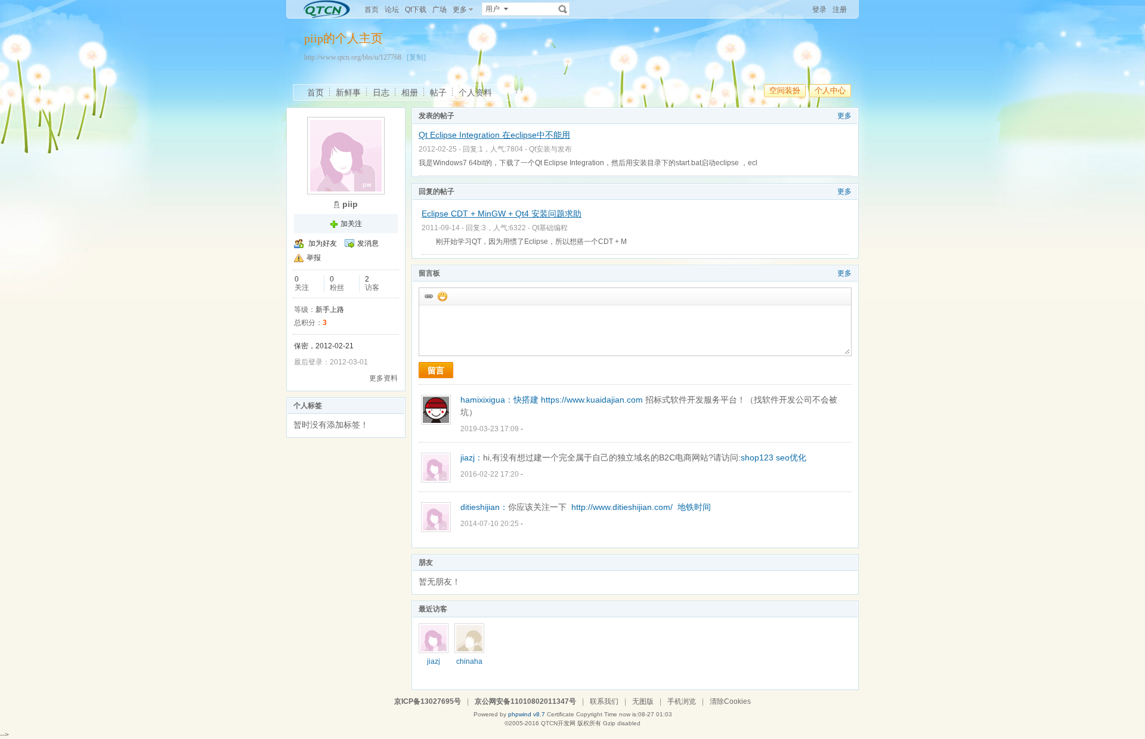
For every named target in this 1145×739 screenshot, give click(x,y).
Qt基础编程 (550, 228)
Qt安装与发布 (550, 149)
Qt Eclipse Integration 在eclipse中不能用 (494, 135)
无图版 (643, 701)
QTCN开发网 (558, 723)
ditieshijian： (484, 507)
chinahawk (469, 665)
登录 (819, 9)
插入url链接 (428, 295)
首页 (371, 9)
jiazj (433, 661)
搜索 (563, 9)
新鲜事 (348, 92)
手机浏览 (681, 701)
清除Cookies (730, 701)
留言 (436, 370)
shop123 (757, 457)
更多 (844, 116)
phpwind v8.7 (526, 714)
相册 (409, 92)
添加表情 (442, 295)
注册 (840, 9)
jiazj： (471, 457)
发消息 (368, 243)
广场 (439, 9)
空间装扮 (784, 90)
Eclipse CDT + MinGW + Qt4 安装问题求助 (501, 213)
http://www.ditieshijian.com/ (622, 507)
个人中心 (830, 90)
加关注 (351, 223)
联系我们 (604, 701)
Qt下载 (415, 9)
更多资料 (383, 378)
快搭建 (526, 399)
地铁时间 (694, 507)
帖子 (438, 92)
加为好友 (322, 243)
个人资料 (475, 92)
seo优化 (791, 457)
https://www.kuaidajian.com (592, 399)
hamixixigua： (486, 399)
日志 (381, 92)
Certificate (560, 714)
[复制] (416, 57)
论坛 (392, 9)
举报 (314, 257)
